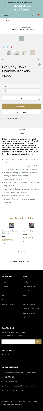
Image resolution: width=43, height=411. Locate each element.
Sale (24, 318)
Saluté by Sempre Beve (30, 309)
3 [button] (21, 251)
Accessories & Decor (29, 286)
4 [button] (23, 251)
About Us (5, 286)
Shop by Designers (29, 313)
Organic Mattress (28, 304)
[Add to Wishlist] (3, 243)
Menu (8, 21)
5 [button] (24, 251)
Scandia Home (13, 118)
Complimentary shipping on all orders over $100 (19, 2)
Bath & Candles (28, 291)
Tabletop (25, 295)
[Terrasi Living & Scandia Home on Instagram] (5, 354)
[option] (9, 53)
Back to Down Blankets (23, 261)
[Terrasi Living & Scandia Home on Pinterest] (8, 354)
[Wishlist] (34, 15)
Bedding (25, 282)
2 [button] (19, 251)
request (21, 134)
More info (21, 130)
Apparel (25, 300)
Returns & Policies (8, 304)
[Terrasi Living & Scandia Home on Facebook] (2, 354)
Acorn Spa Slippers (29, 231)
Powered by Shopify (15, 405)
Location (5, 291)
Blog (3, 300)
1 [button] (18, 251)
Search (4, 282)
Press (3, 295)
